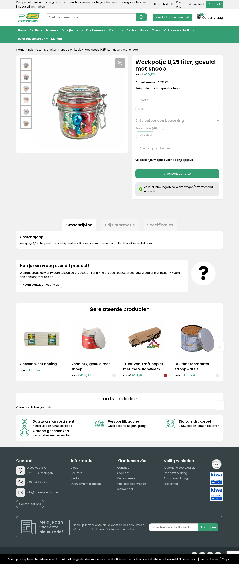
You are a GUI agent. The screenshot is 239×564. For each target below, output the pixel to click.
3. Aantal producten (153, 148)
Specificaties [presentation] (160, 225)
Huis (143, 30)
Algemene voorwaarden (180, 468)
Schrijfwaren (71, 30)
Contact (214, 4)
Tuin (155, 30)
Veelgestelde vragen (131, 484)
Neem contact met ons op (41, 285)
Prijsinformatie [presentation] (120, 225)
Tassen (50, 30)
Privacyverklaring (176, 478)
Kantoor (115, 30)
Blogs (157, 4)
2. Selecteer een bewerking (159, 120)
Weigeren (226, 559)
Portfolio (168, 4)
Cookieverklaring (175, 473)
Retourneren (126, 478)
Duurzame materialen (86, 484)
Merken (56, 39)
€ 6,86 (30, 369)
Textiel (34, 30)
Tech (130, 30)
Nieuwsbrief (196, 4)
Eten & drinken (47, 50)
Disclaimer (171, 484)
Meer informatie (187, 559)
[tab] (79, 225)
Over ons (123, 473)
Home (22, 30)
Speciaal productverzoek (172, 17)
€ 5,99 (185, 375)
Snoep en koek (71, 50)
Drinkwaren (94, 30)
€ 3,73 (81, 375)
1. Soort (141, 100)
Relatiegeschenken (31, 39)
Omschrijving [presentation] (79, 225)
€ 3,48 (133, 375)
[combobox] (90, 17)
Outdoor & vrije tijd (177, 30)
